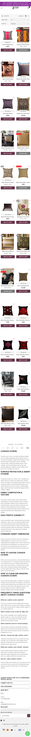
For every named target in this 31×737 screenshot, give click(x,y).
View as (21, 16)
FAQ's (2, 693)
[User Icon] (25, 8)
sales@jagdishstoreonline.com (8, 704)
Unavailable (23, 50)
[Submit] (28, 715)
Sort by (3, 23)
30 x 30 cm (7, 111)
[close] (29, 4)
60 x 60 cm (23, 111)
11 (22, 448)
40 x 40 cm (23, 76)
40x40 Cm (7, 42)
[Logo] (15, 8)
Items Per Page (5, 19)
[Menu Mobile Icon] (2, 8)
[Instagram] (4, 720)
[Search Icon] (5, 8)
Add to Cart (8, 50)
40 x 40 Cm (8, 318)
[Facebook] (1, 720)
